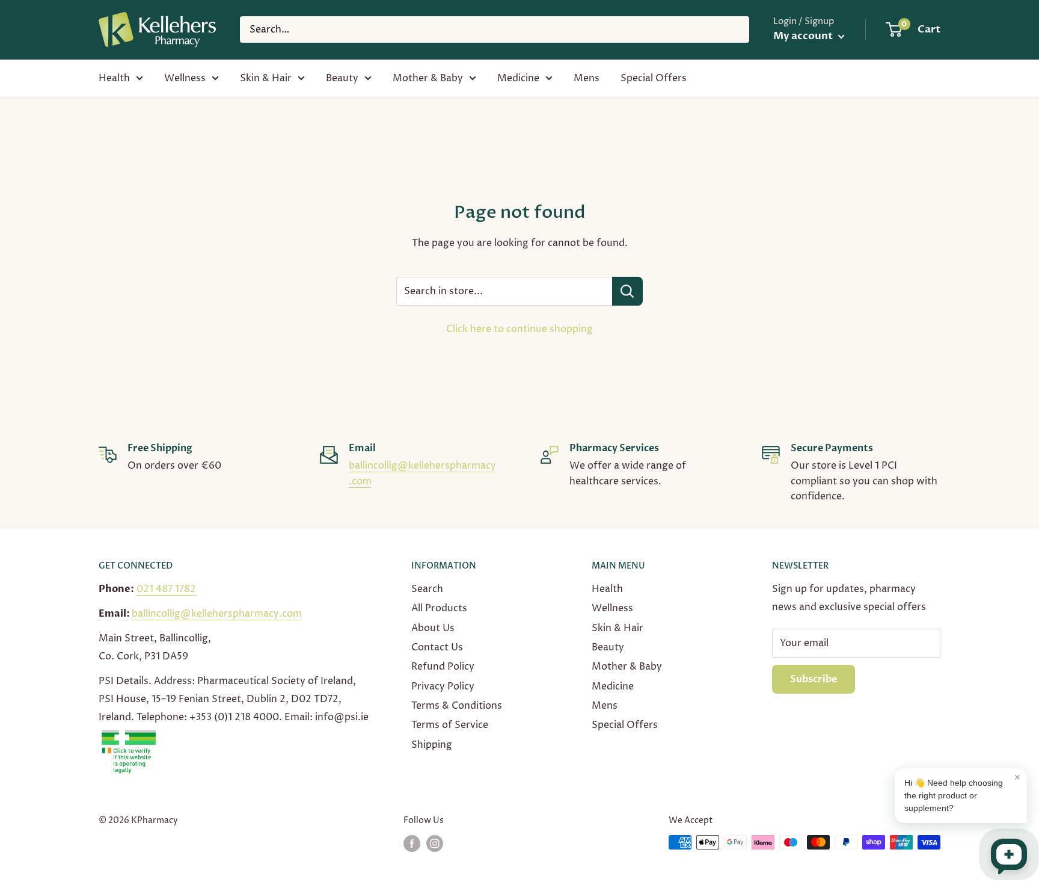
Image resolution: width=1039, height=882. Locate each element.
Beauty (342, 78)
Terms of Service (449, 725)
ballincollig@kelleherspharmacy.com (217, 613)
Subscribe (813, 679)
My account (804, 36)
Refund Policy (442, 666)
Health (114, 78)
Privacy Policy (442, 686)
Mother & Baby (428, 78)
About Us (433, 628)
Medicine (518, 78)
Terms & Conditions (456, 705)
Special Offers (654, 78)
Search (427, 589)
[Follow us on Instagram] (434, 843)
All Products (439, 608)
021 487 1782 (166, 589)
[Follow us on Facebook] (411, 843)
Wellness (185, 78)
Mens (586, 78)
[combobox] (494, 29)
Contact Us (437, 647)
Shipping (431, 744)
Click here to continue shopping (519, 329)
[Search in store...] (627, 291)
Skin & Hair (266, 78)
